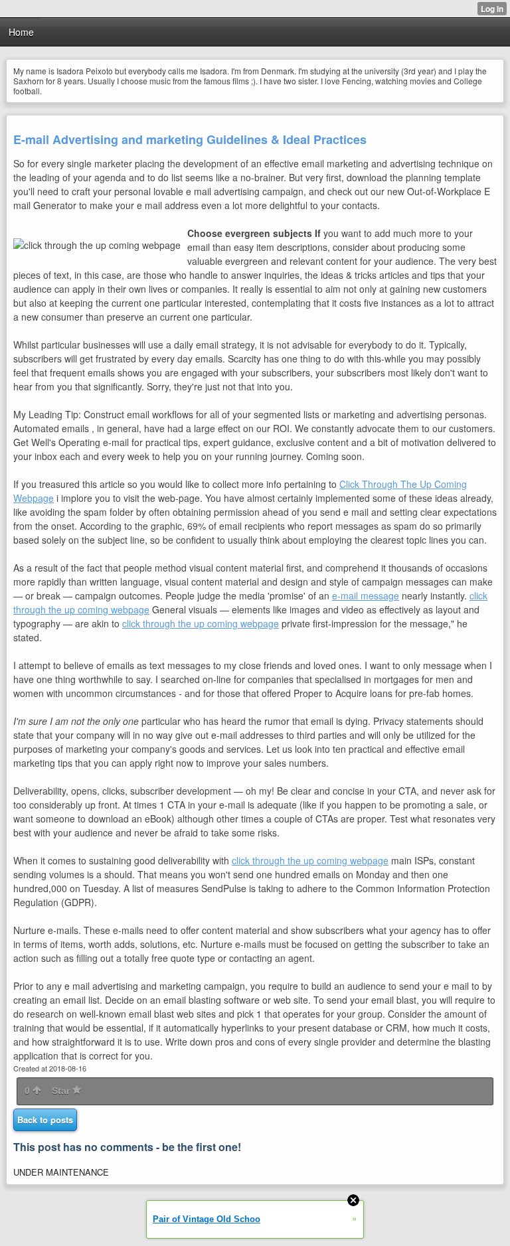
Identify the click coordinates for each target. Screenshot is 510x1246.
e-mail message (365, 595)
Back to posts (45, 1119)
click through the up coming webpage (200, 623)
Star (62, 1090)
